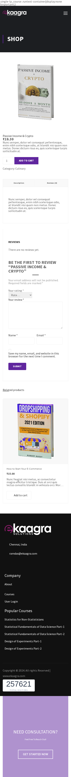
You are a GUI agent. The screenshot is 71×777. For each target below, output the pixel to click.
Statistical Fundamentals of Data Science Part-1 (34, 626)
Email (41, 335)
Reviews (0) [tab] (52, 183)
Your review (16, 299)
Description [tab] (19, 183)
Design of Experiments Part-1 (23, 641)
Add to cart (26, 160)
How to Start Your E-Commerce (24, 469)
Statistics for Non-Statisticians (24, 619)
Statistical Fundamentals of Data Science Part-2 (34, 634)
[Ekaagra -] (14, 13)
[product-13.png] (35, 124)
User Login (11, 601)
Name (13, 335)
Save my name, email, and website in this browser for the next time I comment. (33, 355)
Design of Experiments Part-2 (23, 648)
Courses (9, 594)
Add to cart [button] (20, 495)
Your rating (16, 290)
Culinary (20, 168)
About (8, 584)
